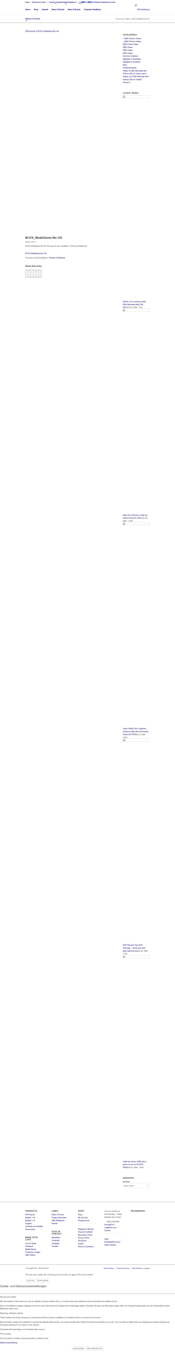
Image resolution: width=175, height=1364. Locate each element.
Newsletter (56, 1237)
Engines (28, 1223)
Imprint (81, 1243)
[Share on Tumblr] (36, 273)
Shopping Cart (83, 1220)
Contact (52, 2)
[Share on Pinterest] (32, 273)
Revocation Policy (85, 1235)
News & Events (58, 1214)
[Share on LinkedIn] (34, 273)
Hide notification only (94, 1348)
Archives (126, 1182)
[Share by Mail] (39, 273)
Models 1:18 (30, 1217)
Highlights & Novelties (131, 61)
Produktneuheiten (130, 67)
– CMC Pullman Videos (132, 38)
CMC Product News (130, 44)
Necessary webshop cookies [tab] (11, 1313)
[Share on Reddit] (37, 273)
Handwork (29, 1246)
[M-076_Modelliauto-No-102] (67, 132)
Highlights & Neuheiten (132, 59)
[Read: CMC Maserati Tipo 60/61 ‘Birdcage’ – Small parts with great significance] (136, 740)
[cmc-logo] (142, 9)
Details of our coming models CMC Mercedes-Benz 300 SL (134, 304)
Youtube (55, 1246)
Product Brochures (59, 1217)
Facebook (55, 1240)
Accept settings (42, 1280)
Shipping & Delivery (86, 1229)
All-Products (30, 1214)
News (125, 64)
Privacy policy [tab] (5, 1333)
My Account (83, 1217)
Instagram (56, 1243)
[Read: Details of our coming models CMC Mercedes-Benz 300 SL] (136, 97)
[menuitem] (28, 2)
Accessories (30, 1229)
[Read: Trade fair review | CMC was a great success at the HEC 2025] (136, 957)
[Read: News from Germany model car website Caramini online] (136, 310)
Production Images (32, 1252)
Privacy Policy (84, 1237)
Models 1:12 (30, 1220)
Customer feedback (130, 56)
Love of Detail (30, 1243)
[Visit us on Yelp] (41, 273)
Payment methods (85, 1232)
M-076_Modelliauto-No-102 (35, 253)
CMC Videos (128, 47)
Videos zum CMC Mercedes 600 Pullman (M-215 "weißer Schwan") (135, 79)
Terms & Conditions (86, 1246)
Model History (30, 1249)
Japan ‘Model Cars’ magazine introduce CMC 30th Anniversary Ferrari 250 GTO (135, 731)
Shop (80, 1214)
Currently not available (34, 1226)
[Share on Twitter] (28, 273)
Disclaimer (82, 1240)
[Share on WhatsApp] (31, 273)
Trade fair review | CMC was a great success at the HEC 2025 (134, 1164)
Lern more (30, 1280)
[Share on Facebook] (26, 273)
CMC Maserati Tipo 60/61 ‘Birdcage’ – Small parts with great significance (134, 948)
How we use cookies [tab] (8, 1296)
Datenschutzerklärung (8, 1342)
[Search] (105, 9)
